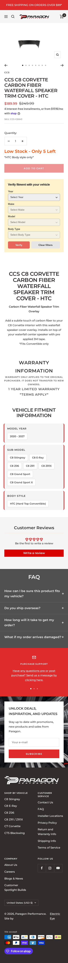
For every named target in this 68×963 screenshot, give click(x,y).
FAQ (41, 809)
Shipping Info (47, 840)
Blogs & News (13, 878)
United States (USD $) (20, 902)
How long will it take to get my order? (29, 622)
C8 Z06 (9, 812)
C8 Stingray (12, 799)
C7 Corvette (12, 826)
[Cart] (62, 16)
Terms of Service (49, 847)
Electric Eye (55, 916)
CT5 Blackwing (14, 833)
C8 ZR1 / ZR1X (13, 819)
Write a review (34, 553)
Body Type (14, 229)
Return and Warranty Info (47, 832)
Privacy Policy (47, 822)
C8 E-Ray (10, 805)
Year (10, 191)
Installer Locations (50, 816)
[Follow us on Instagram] (50, 868)
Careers (9, 871)
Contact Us (45, 802)
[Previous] (5, 65)
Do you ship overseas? (22, 608)
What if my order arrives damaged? (32, 637)
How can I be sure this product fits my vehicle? (32, 593)
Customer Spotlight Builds (15, 887)
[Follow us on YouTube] (58, 868)
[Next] (62, 65)
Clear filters (45, 245)
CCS (7, 72)
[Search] (13, 16)
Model (11, 216)
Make (11, 203)
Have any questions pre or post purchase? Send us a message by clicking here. (34, 675)
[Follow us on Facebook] (42, 868)
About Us (10, 865)
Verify (18, 245)
